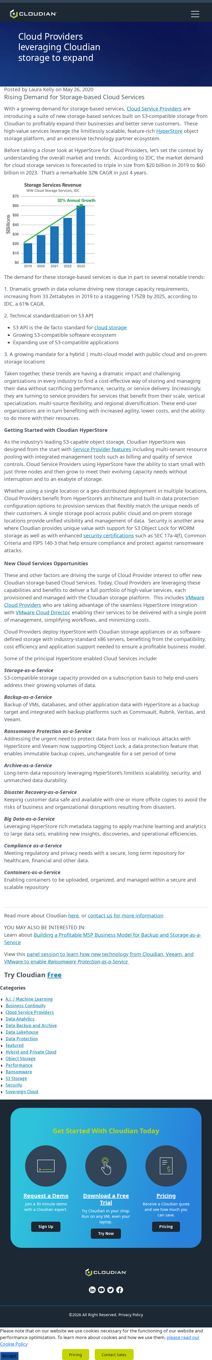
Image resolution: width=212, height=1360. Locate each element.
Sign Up (45, 1226)
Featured (15, 1045)
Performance (19, 1065)
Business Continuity (26, 1005)
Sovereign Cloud (22, 1091)
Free (54, 974)
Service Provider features (102, 449)
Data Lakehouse (22, 1032)
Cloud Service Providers (154, 108)
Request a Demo (45, 1195)
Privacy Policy (130, 1314)
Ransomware (19, 1071)
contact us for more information (125, 915)
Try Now (106, 1233)
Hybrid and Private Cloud (31, 1052)
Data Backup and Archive (31, 1025)
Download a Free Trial (106, 1199)
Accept (9, 1356)
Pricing (166, 1195)
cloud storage (110, 327)
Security (14, 1085)
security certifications (108, 535)
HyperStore (169, 131)
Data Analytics (20, 1019)
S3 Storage (16, 1078)
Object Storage (21, 1058)
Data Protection (22, 1038)
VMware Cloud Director (42, 612)
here (73, 915)
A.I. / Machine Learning (29, 999)
